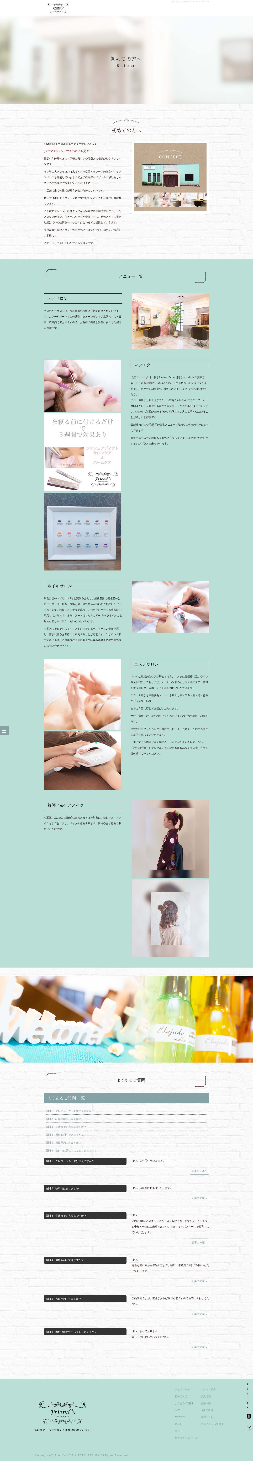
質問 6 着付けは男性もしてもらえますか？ (71, 1150)
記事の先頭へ (199, 1170)
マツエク (180, 1417)
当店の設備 (207, 1410)
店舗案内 (206, 1403)
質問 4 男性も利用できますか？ (65, 1134)
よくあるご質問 (184, 1403)
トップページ (182, 1389)
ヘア (177, 1410)
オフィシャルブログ (212, 1423)
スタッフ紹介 (208, 1389)
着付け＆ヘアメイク (186, 1437)
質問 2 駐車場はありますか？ (63, 1118)
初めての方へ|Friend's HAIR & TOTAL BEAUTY (190, 2)
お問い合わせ (208, 1417)
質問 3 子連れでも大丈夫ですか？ (66, 1126)
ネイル (178, 1423)
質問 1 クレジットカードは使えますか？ (70, 1110)
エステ (178, 1430)
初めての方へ (182, 1396)
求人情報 (206, 1396)
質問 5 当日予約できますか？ (63, 1142)
